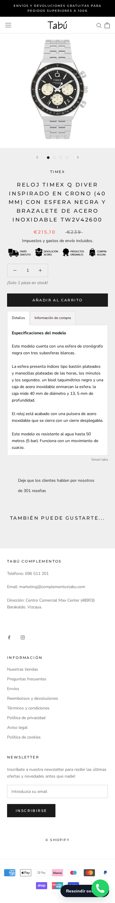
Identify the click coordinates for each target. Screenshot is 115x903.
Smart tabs (99, 459)
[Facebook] (9, 637)
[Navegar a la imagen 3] (60, 157)
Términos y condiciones (28, 708)
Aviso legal (17, 727)
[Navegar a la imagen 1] (48, 157)
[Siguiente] (78, 157)
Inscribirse (31, 810)
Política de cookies (24, 737)
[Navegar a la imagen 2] (54, 157)
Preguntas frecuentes (26, 679)
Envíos (13, 688)
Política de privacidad (26, 718)
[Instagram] (23, 637)
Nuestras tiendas (22, 669)
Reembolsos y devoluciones (32, 698)
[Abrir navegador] (8, 25)
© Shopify (57, 840)
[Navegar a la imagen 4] (66, 157)
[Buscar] (99, 25)
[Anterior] (37, 157)
